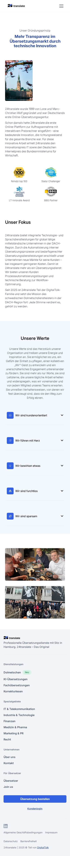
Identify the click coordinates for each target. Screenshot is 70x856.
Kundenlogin (34, 808)
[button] (60, 6)
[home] (15, 5)
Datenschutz (11, 841)
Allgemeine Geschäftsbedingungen (23, 832)
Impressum (51, 832)
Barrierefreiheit (28, 841)
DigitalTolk (43, 847)
